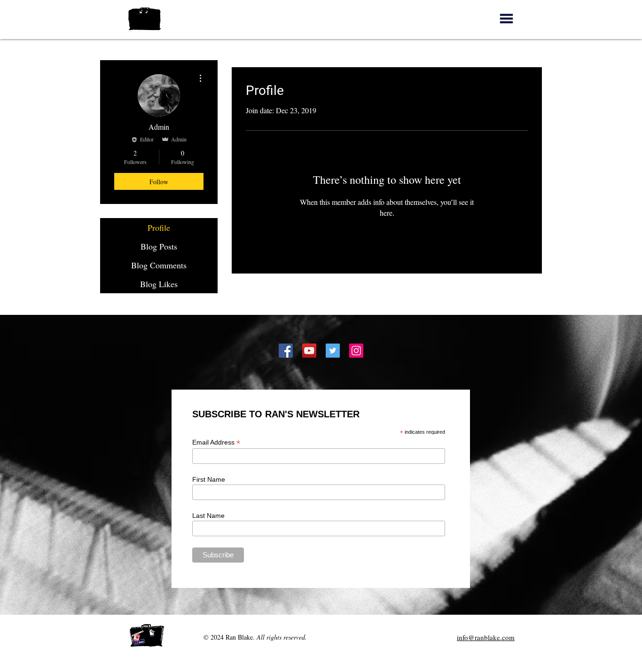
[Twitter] (333, 351)
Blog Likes (159, 283)
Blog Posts (159, 246)
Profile (159, 227)
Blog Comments (159, 265)
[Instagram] (356, 351)
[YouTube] (309, 351)
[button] (506, 18)
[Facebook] (286, 351)
